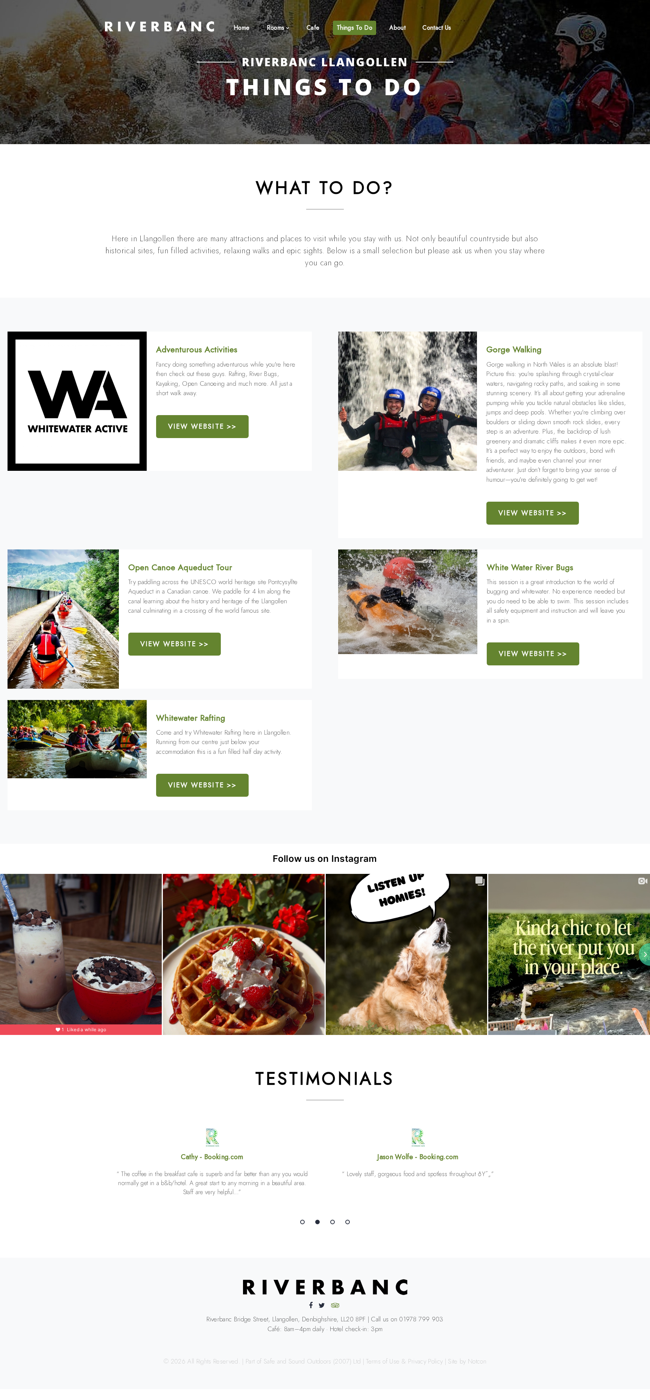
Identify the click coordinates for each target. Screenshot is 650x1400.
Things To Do (354, 27)
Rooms (276, 27)
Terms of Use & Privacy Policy (404, 1361)
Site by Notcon (467, 1361)
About (397, 27)
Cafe (313, 27)
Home (241, 27)
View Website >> (202, 426)
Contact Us (436, 27)
